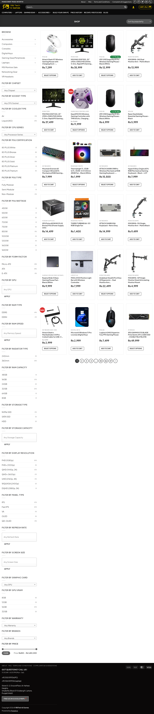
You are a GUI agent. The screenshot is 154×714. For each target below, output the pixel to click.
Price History (76, 12)
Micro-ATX (6, 264)
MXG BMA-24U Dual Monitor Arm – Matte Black (139, 60)
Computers (7, 12)
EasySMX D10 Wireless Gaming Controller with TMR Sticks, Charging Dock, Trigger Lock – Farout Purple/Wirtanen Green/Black (82, 116)
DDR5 (4, 312)
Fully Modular (8, 185)
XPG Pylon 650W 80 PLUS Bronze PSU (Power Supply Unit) (53, 225)
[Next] (115, 361)
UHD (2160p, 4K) (9, 479)
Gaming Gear (29, 12)
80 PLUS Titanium (10, 170)
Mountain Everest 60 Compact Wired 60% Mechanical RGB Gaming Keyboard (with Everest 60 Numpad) (53, 171)
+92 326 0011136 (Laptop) (11, 681)
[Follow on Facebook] (135, 1)
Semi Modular (8, 189)
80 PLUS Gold (8, 161)
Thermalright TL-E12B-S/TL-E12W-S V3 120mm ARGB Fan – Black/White (81, 171)
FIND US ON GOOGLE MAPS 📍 (15, 699)
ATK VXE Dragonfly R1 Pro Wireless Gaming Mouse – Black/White (109, 61)
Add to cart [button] (77, 75)
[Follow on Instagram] (139, 1)
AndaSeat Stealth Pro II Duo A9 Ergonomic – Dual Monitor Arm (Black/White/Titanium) (110, 280)
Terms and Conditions (102, 2)
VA (3, 511)
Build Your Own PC (61, 12)
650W (5, 217)
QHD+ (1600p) (8, 474)
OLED (4, 516)
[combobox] (19, 90)
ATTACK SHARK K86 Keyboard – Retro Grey (108, 224)
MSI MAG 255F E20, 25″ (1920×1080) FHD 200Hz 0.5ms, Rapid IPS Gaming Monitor (81, 61)
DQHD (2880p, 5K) (10, 488)
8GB (4, 398)
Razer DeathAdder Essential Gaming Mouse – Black (138, 116)
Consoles (6, 48)
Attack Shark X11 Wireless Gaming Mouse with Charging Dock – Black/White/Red (52, 61)
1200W (5, 240)
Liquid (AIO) (7, 120)
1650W (5, 250)
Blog (105, 12)
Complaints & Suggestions (122, 2)
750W (4, 226)
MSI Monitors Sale (10, 67)
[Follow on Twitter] (142, 1)
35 (101, 361)
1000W (5, 236)
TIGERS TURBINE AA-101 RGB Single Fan (80, 224)
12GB (4, 602)
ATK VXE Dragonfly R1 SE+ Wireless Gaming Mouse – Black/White (109, 116)
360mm (5, 360)
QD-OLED (6, 521)
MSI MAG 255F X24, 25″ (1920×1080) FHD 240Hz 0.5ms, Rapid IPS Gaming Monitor (52, 116)
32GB (4, 388)
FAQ (89, 2)
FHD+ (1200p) (8, 465)
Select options (50, 75)
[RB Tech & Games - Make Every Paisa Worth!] (12, 7)
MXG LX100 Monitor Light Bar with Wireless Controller (81, 280)
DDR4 (4, 317)
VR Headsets (7, 76)
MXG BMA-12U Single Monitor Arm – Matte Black (139, 224)
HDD (4, 421)
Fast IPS (5, 507)
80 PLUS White (8, 147)
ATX (3, 268)
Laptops (18, 12)
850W (5, 231)
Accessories (44, 12)
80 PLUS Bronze (9, 152)
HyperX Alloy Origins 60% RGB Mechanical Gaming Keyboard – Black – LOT (138, 171)
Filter (6, 653)
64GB (4, 393)
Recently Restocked (93, 12)
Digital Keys (7, 53)
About (83, 2)
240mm (5, 356)
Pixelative (14, 711)
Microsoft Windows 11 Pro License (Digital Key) (81, 333)
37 (111, 361)
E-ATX (4, 273)
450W (5, 208)
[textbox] (18, 90)
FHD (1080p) (7, 460)
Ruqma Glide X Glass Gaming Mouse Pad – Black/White (50, 280)
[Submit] (125, 7)
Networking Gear (9, 72)
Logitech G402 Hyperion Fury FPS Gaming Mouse (109, 333)
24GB (4, 384)
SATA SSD (6, 416)
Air (3, 116)
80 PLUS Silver (8, 157)
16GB (4, 379)
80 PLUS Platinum (10, 166)
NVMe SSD (6, 412)
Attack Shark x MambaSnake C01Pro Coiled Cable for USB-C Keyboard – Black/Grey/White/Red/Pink (53, 334)
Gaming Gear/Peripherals (13, 58)
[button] (133, 7)
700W (5, 222)
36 (106, 361)
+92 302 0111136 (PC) (10, 677)
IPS (3, 502)
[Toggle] (35, 39)
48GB (4, 374)
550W (5, 213)
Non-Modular (8, 194)
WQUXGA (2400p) (10, 483)
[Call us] (150, 1)
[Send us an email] (146, 1)
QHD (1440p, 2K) (9, 469)
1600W (5, 245)
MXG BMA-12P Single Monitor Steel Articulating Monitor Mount (138, 280)
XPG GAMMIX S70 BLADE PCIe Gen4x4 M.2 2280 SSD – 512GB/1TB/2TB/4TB (139, 334)
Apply (7, 296)
